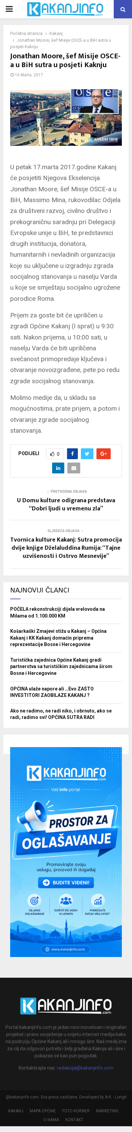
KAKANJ (15, 1111)
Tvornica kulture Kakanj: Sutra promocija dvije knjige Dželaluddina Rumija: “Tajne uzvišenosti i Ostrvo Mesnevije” (66, 548)
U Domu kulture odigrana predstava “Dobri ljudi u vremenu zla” (66, 504)
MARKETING (107, 1111)
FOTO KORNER (76, 1111)
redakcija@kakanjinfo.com (85, 1068)
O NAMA (51, 1119)
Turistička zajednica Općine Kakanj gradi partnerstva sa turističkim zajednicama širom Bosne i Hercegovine (61, 666)
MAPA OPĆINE (43, 1111)
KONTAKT (74, 1119)
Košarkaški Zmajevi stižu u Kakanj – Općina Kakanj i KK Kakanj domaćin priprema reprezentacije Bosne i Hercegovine (58, 637)
